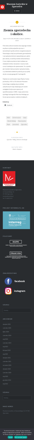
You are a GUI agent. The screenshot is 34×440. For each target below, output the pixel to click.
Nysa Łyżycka (22, 121)
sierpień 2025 (7, 324)
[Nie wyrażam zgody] (32, 434)
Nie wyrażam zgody (20, 437)
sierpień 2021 (7, 358)
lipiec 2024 (6, 332)
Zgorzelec (24, 124)
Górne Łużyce (17, 117)
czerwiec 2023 (7, 343)
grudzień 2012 (7, 380)
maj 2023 (5, 346)
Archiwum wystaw (17, 26)
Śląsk (8, 124)
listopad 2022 (7, 350)
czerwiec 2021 (7, 361)
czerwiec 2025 (7, 328)
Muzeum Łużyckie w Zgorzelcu (17, 5)
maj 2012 (5, 384)
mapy (24, 117)
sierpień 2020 (7, 369)
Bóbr (8, 117)
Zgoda (10, 437)
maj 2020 (5, 376)
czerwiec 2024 (7, 335)
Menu (18, 11)
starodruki (16, 124)
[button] (2, 7)
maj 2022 (5, 354)
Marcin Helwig (12, 121)
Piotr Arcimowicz (13, 38)
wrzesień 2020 (7, 365)
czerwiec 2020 (7, 372)
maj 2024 (5, 339)
